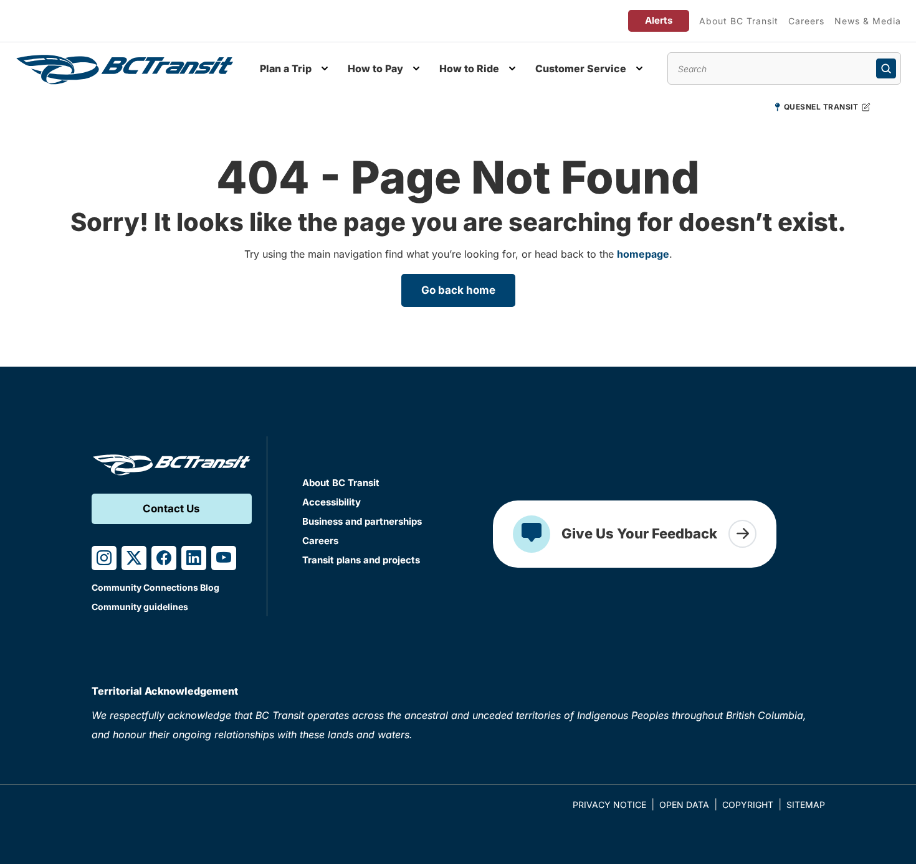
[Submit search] (886, 68)
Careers (806, 21)
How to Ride (469, 68)
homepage (643, 254)
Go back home (458, 290)
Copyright (747, 804)
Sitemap (805, 804)
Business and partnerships (362, 521)
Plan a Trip (286, 68)
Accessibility (331, 502)
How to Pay (375, 68)
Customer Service (580, 68)
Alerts (658, 20)
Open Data (684, 804)
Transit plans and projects (361, 560)
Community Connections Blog (155, 587)
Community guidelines (140, 606)
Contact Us (171, 508)
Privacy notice (609, 804)
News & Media (867, 21)
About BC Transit (738, 21)
